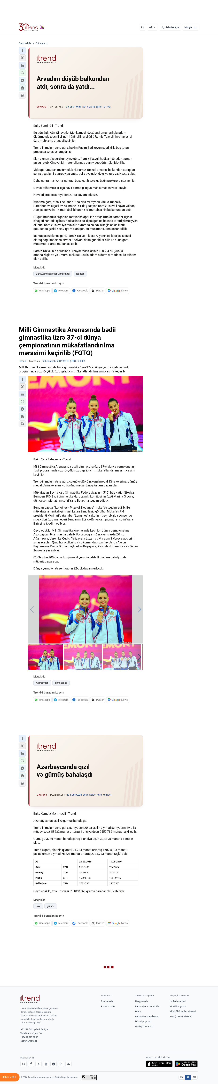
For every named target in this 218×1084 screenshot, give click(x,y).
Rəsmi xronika (108, 1006)
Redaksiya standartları (147, 1016)
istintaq (80, 273)
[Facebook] (31, 1064)
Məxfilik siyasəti (178, 1006)
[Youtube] (46, 1064)
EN (181, 1077)
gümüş (50, 906)
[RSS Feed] (68, 1064)
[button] (22, 50)
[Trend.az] (31, 27)
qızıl (38, 906)
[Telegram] (53, 1064)
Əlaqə (138, 1011)
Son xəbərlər (107, 1001)
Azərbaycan (42, 682)
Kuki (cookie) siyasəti (181, 1016)
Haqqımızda (141, 1001)
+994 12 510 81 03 (29, 1037)
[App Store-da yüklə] (159, 1064)
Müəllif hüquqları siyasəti (183, 1011)
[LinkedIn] (61, 1064)
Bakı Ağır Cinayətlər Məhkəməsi (53, 273)
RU (194, 1077)
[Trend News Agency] (30, 999)
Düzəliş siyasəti (143, 1021)
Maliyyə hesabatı (144, 1026)
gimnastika (61, 682)
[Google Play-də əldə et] (186, 1064)
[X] (38, 1064)
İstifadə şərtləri (177, 1001)
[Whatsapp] (23, 1064)
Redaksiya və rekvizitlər (147, 1006)
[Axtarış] (142, 27)
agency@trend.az (28, 1041)
